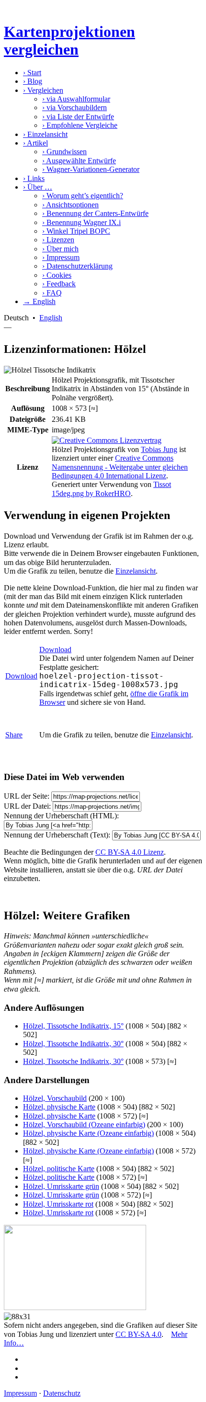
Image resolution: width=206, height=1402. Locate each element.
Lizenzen (58, 240)
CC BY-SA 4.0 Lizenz (129, 852)
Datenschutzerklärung (77, 266)
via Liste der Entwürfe (78, 117)
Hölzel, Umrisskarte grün (61, 1186)
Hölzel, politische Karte (58, 1169)
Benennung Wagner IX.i (81, 222)
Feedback (59, 284)
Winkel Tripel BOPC (76, 231)
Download (21, 676)
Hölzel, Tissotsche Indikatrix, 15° (73, 1026)
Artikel (35, 143)
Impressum (61, 257)
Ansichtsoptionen (70, 205)
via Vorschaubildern (74, 107)
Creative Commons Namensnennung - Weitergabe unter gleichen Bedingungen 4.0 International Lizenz (120, 467)
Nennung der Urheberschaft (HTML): (61, 816)
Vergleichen (43, 90)
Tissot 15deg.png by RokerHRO (111, 488)
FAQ (52, 293)
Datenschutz (61, 1393)
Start (32, 72)
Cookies (56, 275)
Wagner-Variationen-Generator (90, 169)
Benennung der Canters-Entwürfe (95, 213)
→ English (39, 301)
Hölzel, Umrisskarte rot (58, 1204)
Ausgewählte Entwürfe (79, 161)
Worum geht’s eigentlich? (82, 196)
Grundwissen (64, 151)
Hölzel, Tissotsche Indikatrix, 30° (73, 1044)
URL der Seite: (26, 796)
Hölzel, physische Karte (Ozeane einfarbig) (88, 1133)
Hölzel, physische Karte (59, 1107)
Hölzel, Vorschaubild (55, 1098)
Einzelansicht (45, 134)
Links (34, 178)
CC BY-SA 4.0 (138, 1334)
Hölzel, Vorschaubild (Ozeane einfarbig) (84, 1124)
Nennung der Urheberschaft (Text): (57, 835)
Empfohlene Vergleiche (79, 125)
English (50, 318)
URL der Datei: (27, 806)
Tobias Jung (159, 449)
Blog (32, 81)
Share (14, 735)
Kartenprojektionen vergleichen (69, 40)
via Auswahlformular (76, 99)
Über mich (60, 249)
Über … (37, 187)
